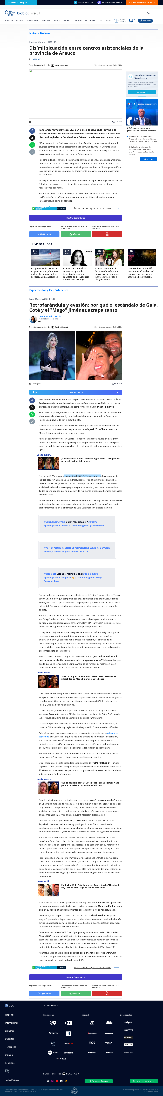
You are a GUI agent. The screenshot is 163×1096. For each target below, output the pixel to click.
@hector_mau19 (52, 547)
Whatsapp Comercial (100, 1081)
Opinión (78, 20)
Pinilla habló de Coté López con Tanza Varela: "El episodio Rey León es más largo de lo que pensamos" (90, 886)
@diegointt (50, 573)
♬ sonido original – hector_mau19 (69, 551)
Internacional (33, 20)
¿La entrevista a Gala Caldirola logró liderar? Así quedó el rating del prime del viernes (90, 460)
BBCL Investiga (91, 20)
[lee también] (49, 463)
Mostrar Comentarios (75, 218)
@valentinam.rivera (54, 521)
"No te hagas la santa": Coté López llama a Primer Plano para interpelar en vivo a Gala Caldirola (90, 784)
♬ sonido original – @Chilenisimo (87, 525)
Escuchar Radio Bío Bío (142, 2)
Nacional (20, 20)
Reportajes (10, 1063)
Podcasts (9, 20)
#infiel (47, 551)
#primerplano (51, 525)
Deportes (56, 20)
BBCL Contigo (105, 20)
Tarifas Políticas (12, 1080)
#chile (93, 547)
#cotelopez (68, 547)
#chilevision (103, 547)
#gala (86, 573)
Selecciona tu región (17, 2)
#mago (94, 573)
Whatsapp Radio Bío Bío (145, 1081)
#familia (63, 525)
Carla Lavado (38, 59)
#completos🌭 (66, 577)
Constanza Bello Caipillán (49, 316)
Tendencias (67, 20)
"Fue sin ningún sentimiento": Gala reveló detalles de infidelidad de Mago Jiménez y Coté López (88, 677)
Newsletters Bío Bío (85, 2)
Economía (46, 20)
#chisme (92, 521)
